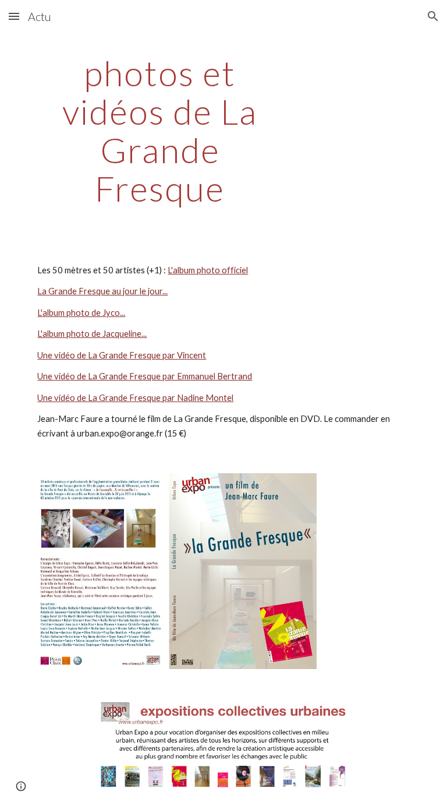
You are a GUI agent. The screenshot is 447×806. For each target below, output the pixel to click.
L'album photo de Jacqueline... (92, 334)
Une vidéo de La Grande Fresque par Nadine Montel (135, 398)
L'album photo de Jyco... (81, 313)
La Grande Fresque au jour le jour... (102, 291)
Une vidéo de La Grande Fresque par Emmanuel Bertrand (144, 376)
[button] (14, 16)
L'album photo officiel (208, 270)
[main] (160, 130)
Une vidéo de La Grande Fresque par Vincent (121, 355)
